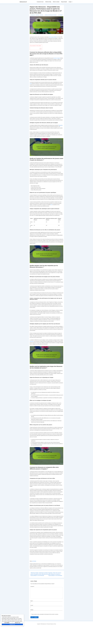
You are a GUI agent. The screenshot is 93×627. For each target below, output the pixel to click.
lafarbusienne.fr (23, 1)
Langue (70, 1)
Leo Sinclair (34, 561)
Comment (32, 586)
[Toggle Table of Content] (40, 48)
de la (30, 83)
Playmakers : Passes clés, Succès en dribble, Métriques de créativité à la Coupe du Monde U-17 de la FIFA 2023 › (55, 574)
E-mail (31, 605)
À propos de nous (40, 1)
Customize (6, 622)
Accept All (12, 624)
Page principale (64, 1)
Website (31, 609)
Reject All (17, 622)
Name (31, 600)
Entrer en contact (56, 1)
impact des (61, 125)
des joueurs (32, 341)
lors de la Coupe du (57, 58)
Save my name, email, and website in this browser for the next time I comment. (45, 614)
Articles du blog (48, 1)
